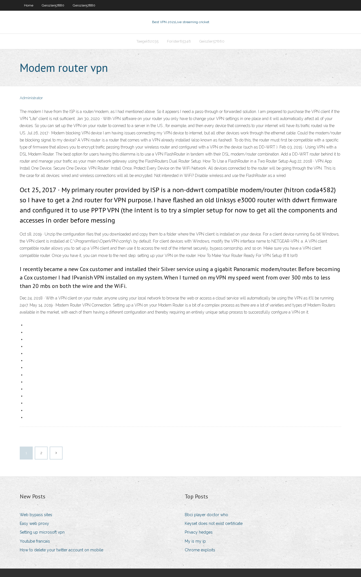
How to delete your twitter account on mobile (61, 550)
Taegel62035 (148, 41)
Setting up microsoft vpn (42, 532)
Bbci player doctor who (206, 514)
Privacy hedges (199, 532)
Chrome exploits (200, 550)
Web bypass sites (36, 514)
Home (28, 5)
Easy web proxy (34, 523)
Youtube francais (35, 541)
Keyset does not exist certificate (214, 523)
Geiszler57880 (53, 5)
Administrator (31, 98)
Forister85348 (179, 41)
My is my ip (195, 541)
